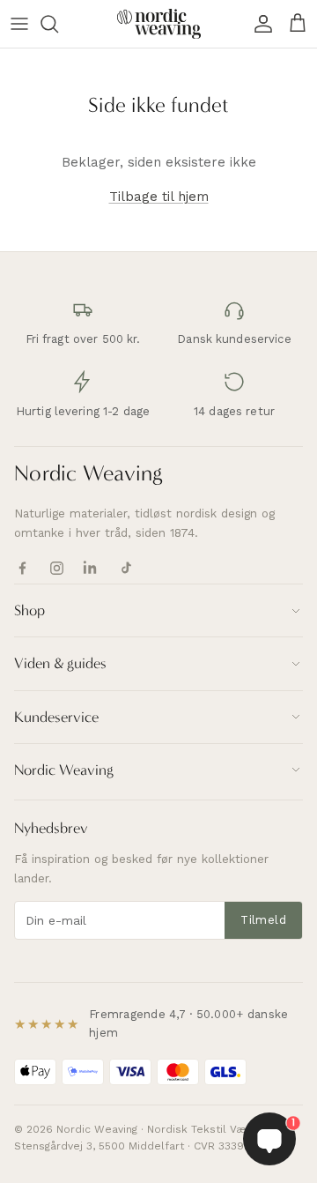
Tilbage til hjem (159, 197)
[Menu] (19, 23)
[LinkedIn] (91, 568)
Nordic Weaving (88, 473)
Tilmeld (263, 919)
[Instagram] (56, 568)
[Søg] (58, 23)
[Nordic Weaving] (159, 24)
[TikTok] (125, 568)
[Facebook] (22, 568)
